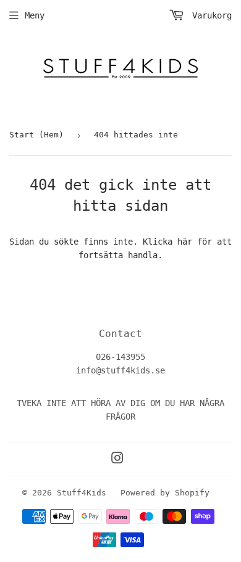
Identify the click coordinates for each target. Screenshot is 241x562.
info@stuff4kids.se (120, 370)
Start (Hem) (36, 134)
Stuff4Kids (81, 492)
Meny (34, 15)
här (184, 241)
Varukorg (209, 15)
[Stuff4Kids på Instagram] (117, 460)
